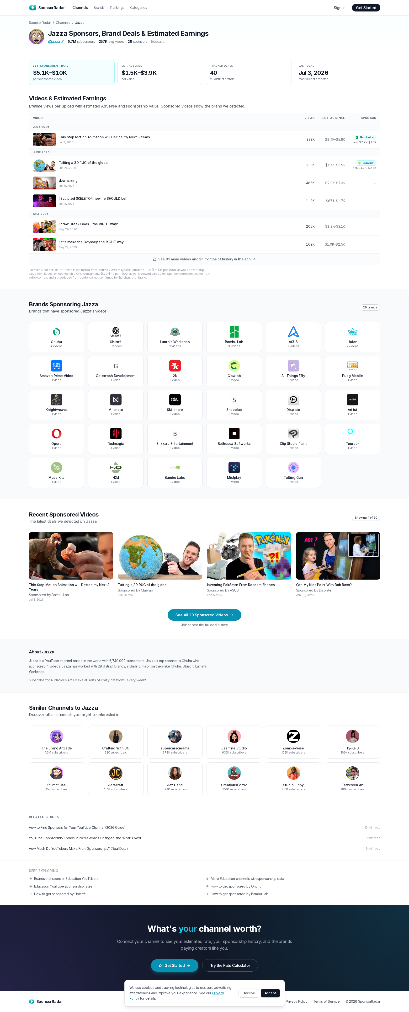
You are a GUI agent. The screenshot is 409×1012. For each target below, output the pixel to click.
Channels (80, 7)
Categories (138, 7)
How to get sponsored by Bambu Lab (239, 894)
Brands (99, 7)
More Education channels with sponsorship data (247, 879)
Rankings (117, 7)
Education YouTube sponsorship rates (63, 886)
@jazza (54, 41)
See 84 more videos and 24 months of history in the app (204, 259)
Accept (270, 993)
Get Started (366, 7)
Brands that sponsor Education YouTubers (66, 879)
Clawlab (368, 163)
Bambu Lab (367, 137)
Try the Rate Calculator (230, 965)
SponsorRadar (40, 23)
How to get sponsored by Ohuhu (236, 886)
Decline (249, 993)
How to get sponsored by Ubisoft (60, 894)
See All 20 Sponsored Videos (201, 615)
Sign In (339, 7)
